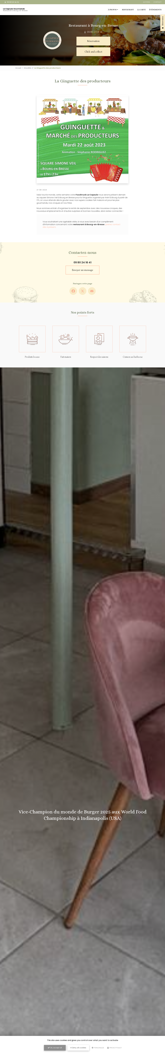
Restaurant (128, 10)
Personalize (99, 1048)
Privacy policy (115, 1048)
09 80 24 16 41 (12, 2)
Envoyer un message (82, 270)
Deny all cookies (79, 1047)
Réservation (93, 41)
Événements (155, 10)
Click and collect (93, 51)
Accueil (146, 2)
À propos (112, 10)
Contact (157, 2)
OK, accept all (56, 1047)
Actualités (27, 68)
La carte (141, 10)
